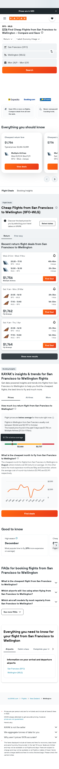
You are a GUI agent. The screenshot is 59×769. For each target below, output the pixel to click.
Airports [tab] (9, 649)
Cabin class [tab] (23, 649)
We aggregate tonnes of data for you (21, 732)
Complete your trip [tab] (42, 649)
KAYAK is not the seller (14, 727)
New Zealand (35, 698)
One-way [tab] (18, 236)
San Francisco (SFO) (16, 668)
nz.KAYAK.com (13, 698)
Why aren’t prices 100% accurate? (20, 737)
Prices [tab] (11, 397)
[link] (29, 513)
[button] (56, 11)
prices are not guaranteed (13, 719)
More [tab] (48, 397)
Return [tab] (7, 236)
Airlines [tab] (29, 397)
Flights (24, 698)
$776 (4, 29)
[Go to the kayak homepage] (17, 18)
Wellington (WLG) (15, 672)
